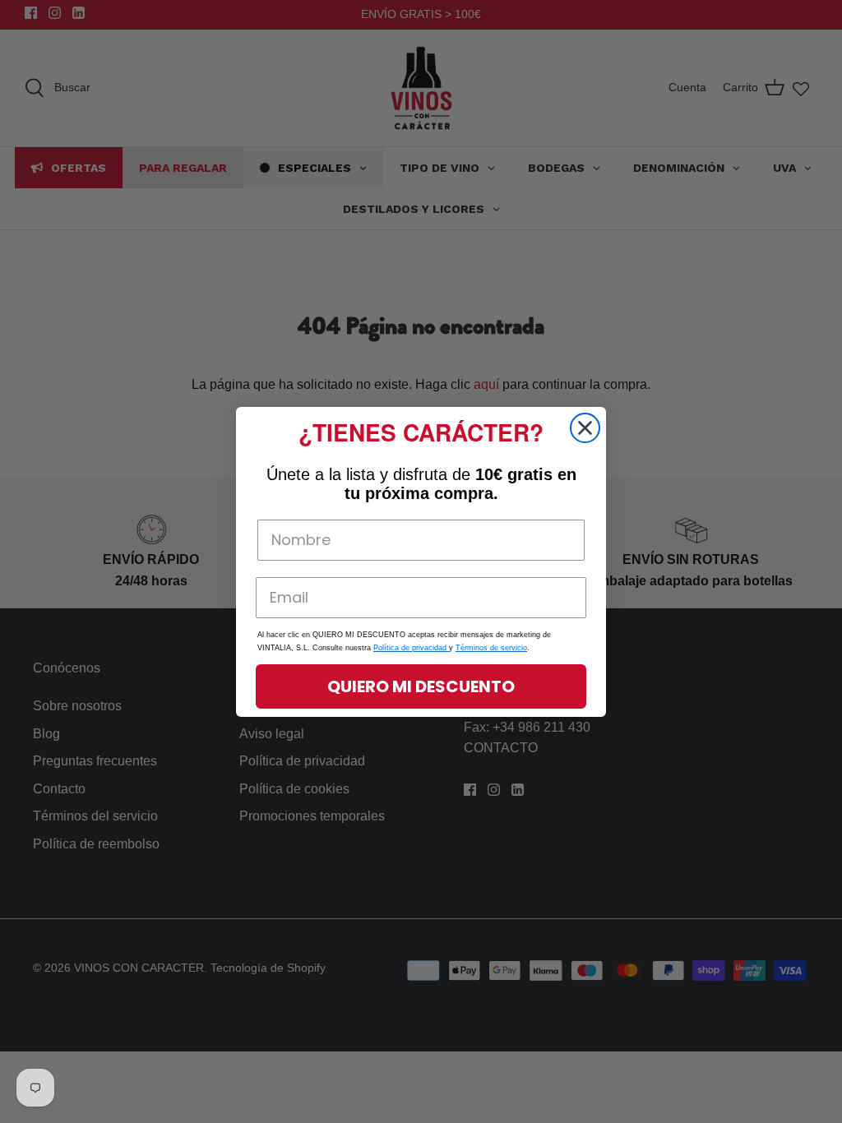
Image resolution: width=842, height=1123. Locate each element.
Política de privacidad (411, 648)
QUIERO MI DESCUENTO (421, 686)
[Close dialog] (585, 428)
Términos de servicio (491, 648)
